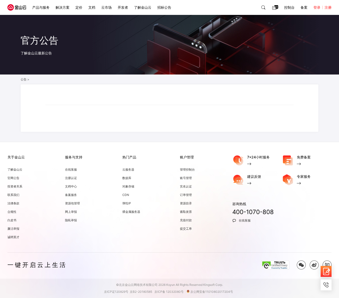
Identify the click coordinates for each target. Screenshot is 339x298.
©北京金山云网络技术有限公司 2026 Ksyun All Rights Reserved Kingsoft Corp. (169, 285)
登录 (316, 7)
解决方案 (62, 7)
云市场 (106, 7)
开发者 (123, 7)
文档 (91, 7)
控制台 (289, 7)
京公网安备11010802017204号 (212, 292)
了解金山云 (142, 7)
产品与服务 (41, 7)
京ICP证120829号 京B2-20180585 (129, 292)
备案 (304, 7)
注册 (328, 7)
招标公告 (164, 7)
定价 (78, 7)
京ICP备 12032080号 (170, 292)
